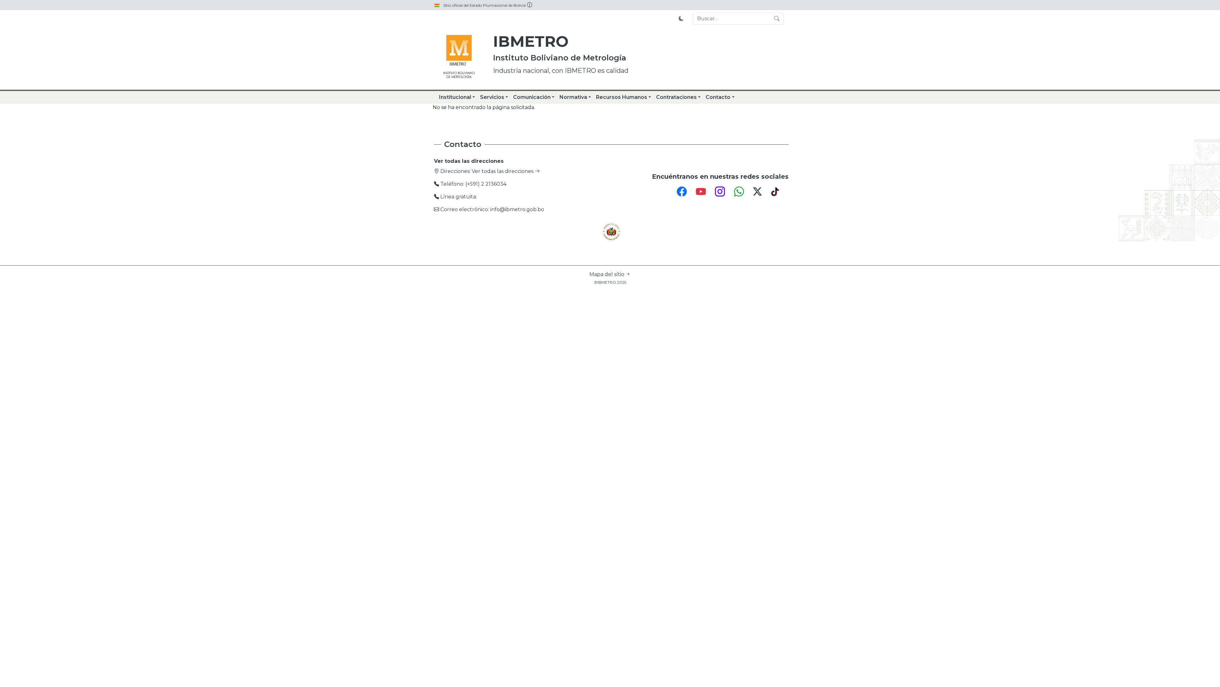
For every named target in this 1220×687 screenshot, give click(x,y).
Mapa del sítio (607, 274)
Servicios (492, 97)
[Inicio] (459, 57)
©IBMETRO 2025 (610, 282)
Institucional (455, 97)
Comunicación (532, 97)
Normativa (573, 97)
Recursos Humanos (621, 97)
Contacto (718, 97)
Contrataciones (676, 97)
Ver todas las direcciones (503, 171)
